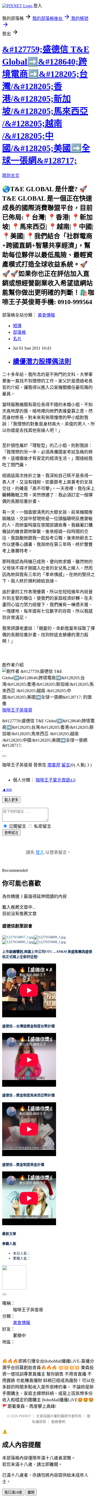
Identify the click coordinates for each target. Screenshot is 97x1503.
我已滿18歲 (13, 1492)
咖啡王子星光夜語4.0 (55, 780)
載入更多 (11, 800)
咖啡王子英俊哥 (17, 710)
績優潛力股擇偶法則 (42, 361)
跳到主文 (10, 175)
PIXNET (25, 1416)
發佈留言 (11, 833)
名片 (17, 338)
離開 (30, 1492)
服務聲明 (58, 1422)
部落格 (19, 332)
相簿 (17, 326)
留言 (65, 765)
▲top (7, 789)
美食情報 (46, 315)
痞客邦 (53, 765)
